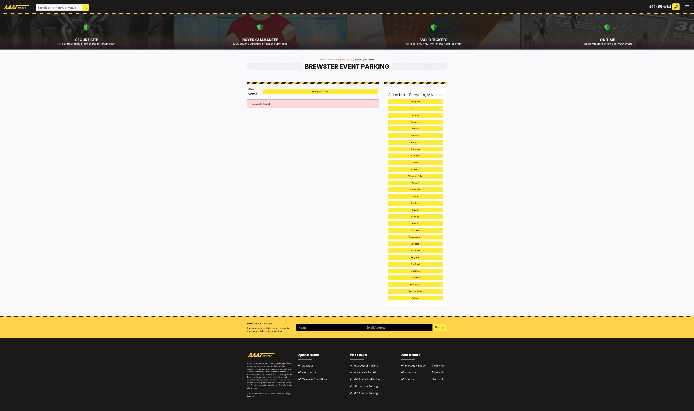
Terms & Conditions (314, 379)
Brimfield (415, 264)
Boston (415, 230)
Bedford (415, 203)
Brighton (415, 257)
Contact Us (309, 372)
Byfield (415, 298)
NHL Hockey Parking (366, 386)
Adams (415, 115)
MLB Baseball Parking (366, 372)
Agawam (415, 122)
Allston (415, 128)
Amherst (415, 135)
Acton (415, 108)
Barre (415, 196)
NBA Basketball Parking (368, 379)
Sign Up (439, 327)
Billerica (415, 216)
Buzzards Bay (415, 291)
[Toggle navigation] (686, 6)
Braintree (415, 250)
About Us (307, 365)
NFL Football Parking (366, 365)
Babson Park (415, 189)
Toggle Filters (321, 91)
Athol (415, 162)
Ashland (415, 155)
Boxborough (415, 237)
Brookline (415, 277)
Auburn (415, 182)
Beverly (415, 210)
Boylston (415, 243)
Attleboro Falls (415, 176)
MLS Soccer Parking (366, 393)
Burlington (415, 284)
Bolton (415, 223)
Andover (415, 142)
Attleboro (415, 169)
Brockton (415, 270)
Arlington (415, 149)
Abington (415, 101)
